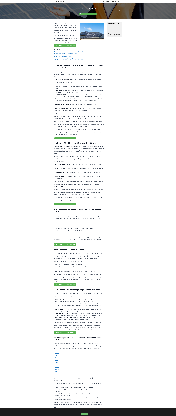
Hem (104, 1)
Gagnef (56, 362)
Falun (56, 360)
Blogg (119, 1)
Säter (56, 357)
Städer (107, 1)
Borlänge (57, 355)
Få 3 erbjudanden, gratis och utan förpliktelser (88, 13)
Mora (56, 364)
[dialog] (88, 412)
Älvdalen (57, 367)
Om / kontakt (113, 1)
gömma (66, 49)
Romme (57, 369)
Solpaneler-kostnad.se (59, 1)
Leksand (57, 353)
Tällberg (57, 371)
